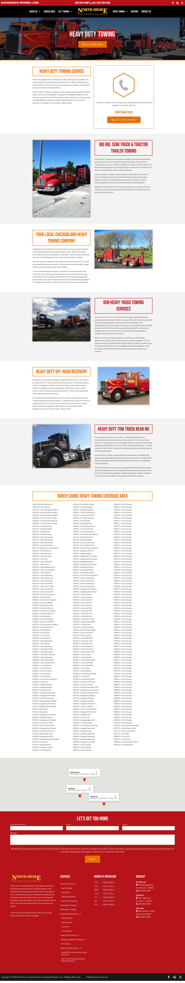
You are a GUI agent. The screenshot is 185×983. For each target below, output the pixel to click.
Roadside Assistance (69, 914)
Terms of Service (26, 915)
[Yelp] (182, 3)
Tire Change (66, 931)
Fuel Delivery (66, 918)
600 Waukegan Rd (145, 885)
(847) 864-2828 (103, 2)
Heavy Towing (119, 11)
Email (68, 824)
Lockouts (65, 926)
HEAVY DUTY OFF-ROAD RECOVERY (61, 372)
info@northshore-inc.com (97, 977)
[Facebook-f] (173, 3)
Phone (125, 824)
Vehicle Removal (68, 896)
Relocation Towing (68, 909)
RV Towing (65, 944)
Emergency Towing (68, 905)
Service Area (49, 11)
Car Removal (66, 888)
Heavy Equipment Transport (73, 939)
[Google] (177, 3)
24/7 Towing (63, 11)
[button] (79, 796)
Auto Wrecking (66, 884)
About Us (33, 11)
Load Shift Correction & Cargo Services (74, 953)
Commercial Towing (68, 901)
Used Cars (65, 892)
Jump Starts (66, 922)
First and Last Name (18, 824)
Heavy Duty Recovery (69, 948)
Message (13, 833)
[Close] (89, 788)
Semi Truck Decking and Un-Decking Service (73, 960)
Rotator (134, 11)
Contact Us (146, 11)
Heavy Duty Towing (68, 935)
